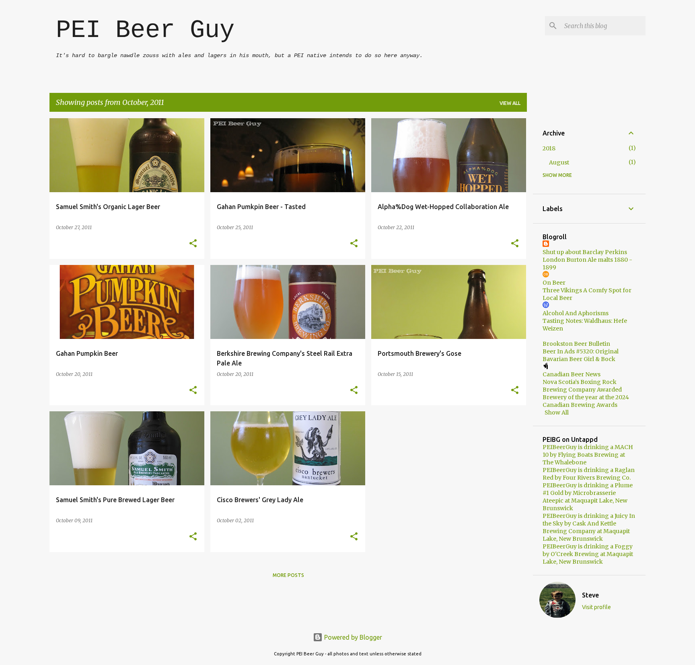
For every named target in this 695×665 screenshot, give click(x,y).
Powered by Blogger (352, 637)
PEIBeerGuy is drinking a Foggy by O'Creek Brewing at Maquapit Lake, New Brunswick (588, 554)
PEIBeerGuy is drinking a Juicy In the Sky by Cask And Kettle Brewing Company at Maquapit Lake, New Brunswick (589, 527)
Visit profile (596, 607)
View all (510, 103)
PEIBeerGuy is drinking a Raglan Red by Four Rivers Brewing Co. (589, 473)
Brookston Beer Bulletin (576, 343)
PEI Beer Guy (145, 30)
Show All (557, 412)
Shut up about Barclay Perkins (585, 252)
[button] (193, 243)
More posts (288, 575)
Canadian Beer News (571, 374)
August (559, 162)
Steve (590, 595)
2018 (549, 148)
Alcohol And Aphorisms (576, 313)
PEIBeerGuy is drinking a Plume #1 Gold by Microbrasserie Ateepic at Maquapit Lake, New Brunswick (588, 497)
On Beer (554, 282)
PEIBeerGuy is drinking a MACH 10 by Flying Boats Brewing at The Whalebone (588, 454)
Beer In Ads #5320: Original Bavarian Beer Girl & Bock (581, 355)
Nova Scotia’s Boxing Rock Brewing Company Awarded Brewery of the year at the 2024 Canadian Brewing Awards (586, 393)
